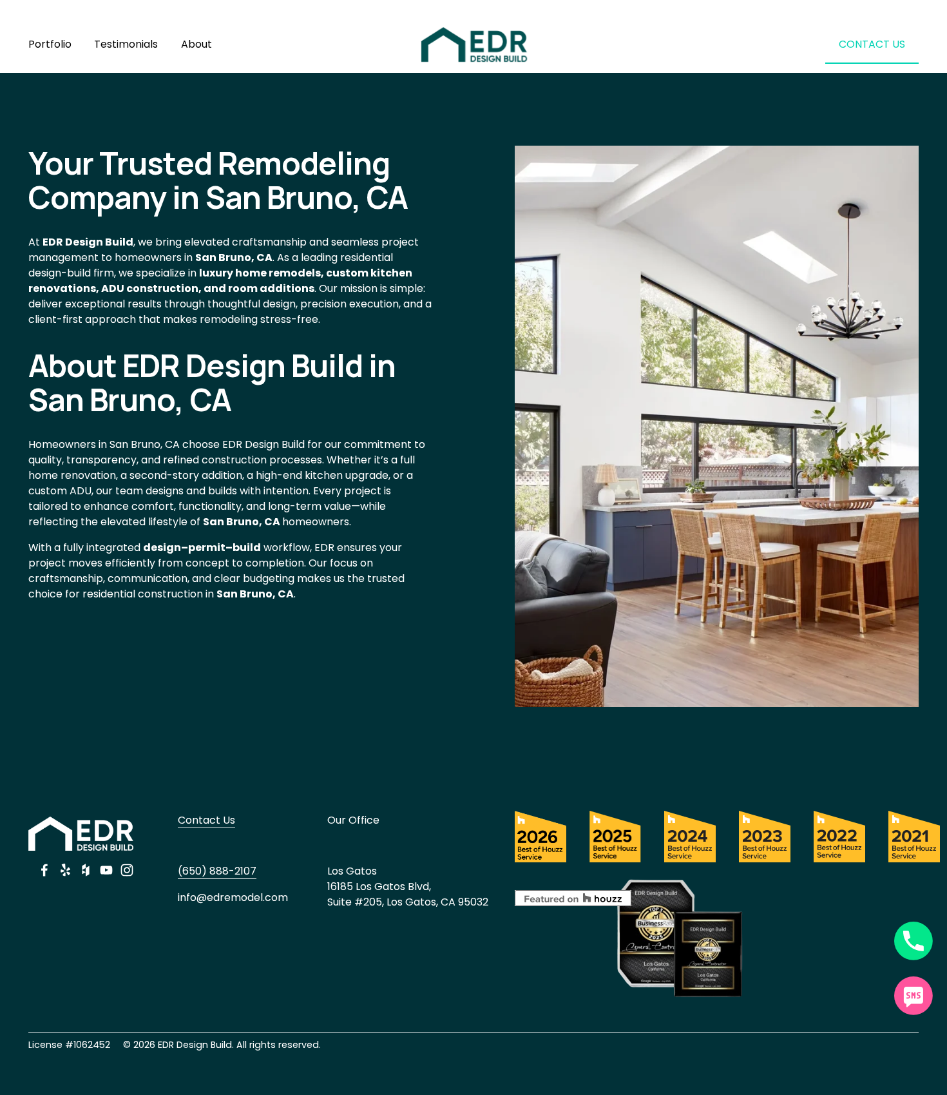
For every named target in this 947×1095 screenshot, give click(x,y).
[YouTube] (106, 870)
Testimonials (126, 44)
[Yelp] (65, 870)
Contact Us (206, 820)
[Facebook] (44, 870)
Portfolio (50, 44)
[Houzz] (85, 870)
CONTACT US (872, 44)
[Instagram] (126, 870)
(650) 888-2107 (217, 871)
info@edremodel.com (233, 897)
